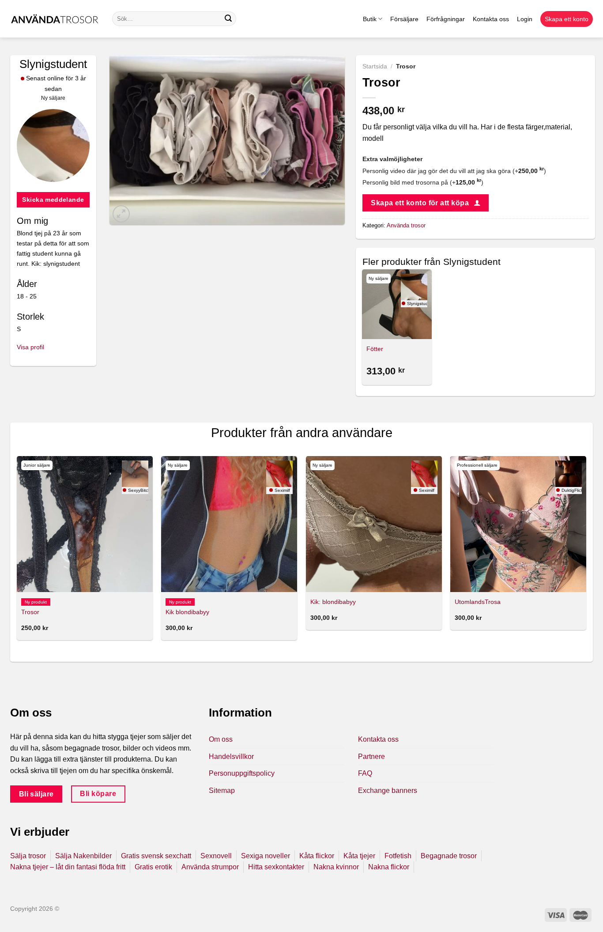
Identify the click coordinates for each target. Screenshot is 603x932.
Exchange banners (387, 790)
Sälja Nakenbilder (83, 856)
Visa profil (30, 347)
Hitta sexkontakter (276, 867)
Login (524, 19)
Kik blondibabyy (187, 611)
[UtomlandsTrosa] (518, 524)
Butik (370, 19)
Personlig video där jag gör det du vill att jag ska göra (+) (454, 170)
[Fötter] (397, 304)
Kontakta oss (491, 19)
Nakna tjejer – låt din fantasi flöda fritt (67, 867)
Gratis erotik (153, 867)
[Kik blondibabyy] (229, 524)
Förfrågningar (445, 19)
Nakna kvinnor (336, 867)
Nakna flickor (388, 867)
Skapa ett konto (566, 19)
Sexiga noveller (265, 856)
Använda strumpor (210, 867)
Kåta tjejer (359, 856)
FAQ (365, 773)
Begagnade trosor (449, 856)
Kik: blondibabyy (333, 601)
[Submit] (228, 18)
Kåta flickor (316, 856)
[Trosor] (85, 524)
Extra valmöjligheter (392, 158)
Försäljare (404, 19)
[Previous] (17, 551)
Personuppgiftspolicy (242, 773)
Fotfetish (397, 856)
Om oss (221, 739)
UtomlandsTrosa (478, 601)
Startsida (374, 66)
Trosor (30, 611)
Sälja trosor (28, 856)
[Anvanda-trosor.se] (54, 18)
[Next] (585, 551)
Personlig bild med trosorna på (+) (422, 182)
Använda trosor (406, 225)
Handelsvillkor (231, 756)
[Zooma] (121, 214)
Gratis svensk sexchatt (156, 856)
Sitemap (222, 790)
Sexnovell (216, 856)
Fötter (374, 348)
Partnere (371, 756)
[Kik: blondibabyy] (374, 524)
